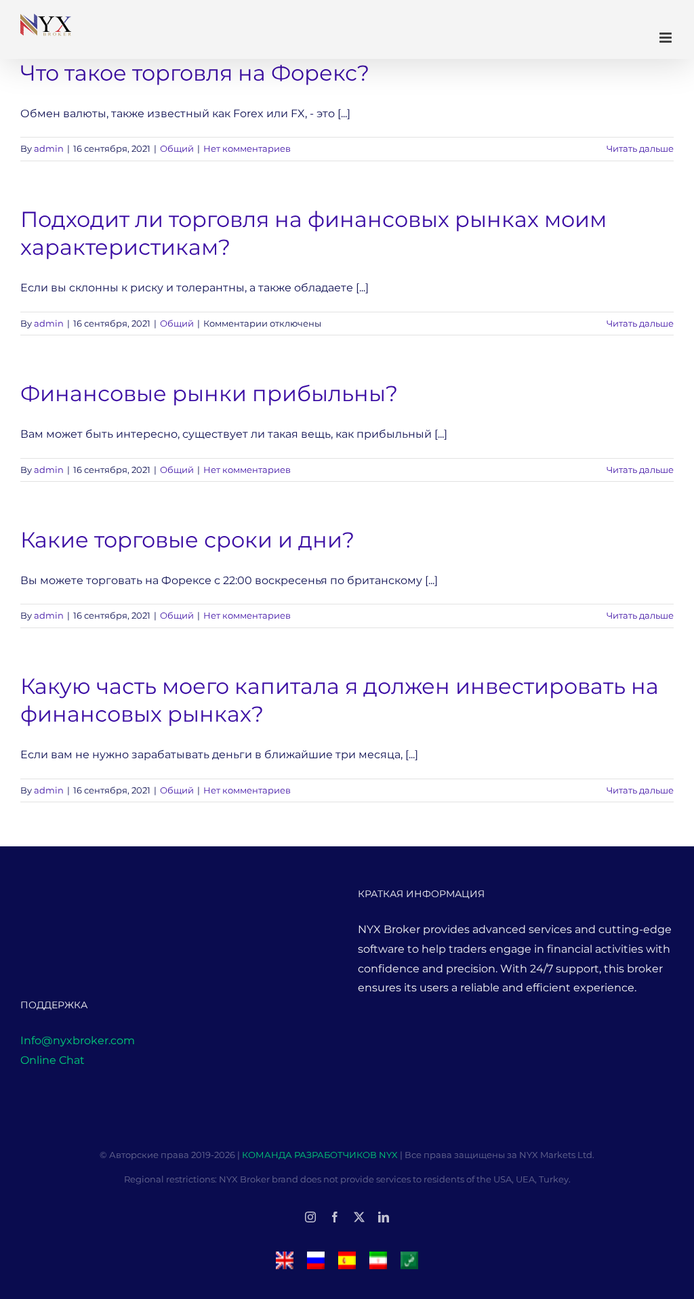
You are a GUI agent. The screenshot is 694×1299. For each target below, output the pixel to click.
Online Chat (52, 1060)
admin (49, 148)
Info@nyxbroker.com (77, 1040)
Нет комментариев (247, 148)
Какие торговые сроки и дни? (187, 540)
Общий (177, 148)
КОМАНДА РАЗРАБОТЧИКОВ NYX (321, 1154)
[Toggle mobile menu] (666, 37)
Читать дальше (640, 148)
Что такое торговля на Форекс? (194, 73)
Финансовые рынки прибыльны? (209, 393)
